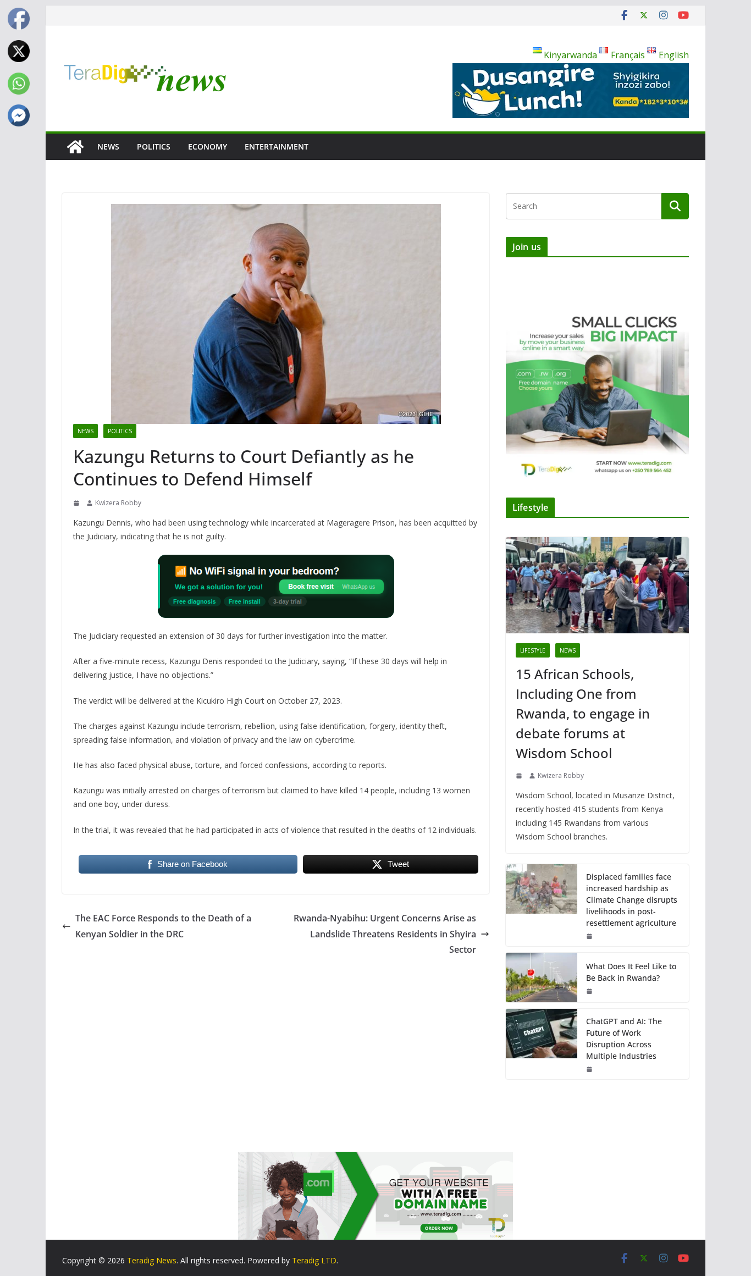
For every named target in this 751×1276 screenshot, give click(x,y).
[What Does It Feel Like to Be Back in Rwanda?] (541, 977)
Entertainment (276, 146)
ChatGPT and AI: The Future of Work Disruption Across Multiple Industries (624, 1038)
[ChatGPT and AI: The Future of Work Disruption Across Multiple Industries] (541, 1044)
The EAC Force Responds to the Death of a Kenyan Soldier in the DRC (163, 926)
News (108, 146)
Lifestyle (532, 650)
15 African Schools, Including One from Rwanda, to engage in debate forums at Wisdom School (583, 713)
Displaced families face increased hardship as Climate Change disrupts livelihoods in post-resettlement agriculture (631, 899)
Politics (153, 146)
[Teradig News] (75, 147)
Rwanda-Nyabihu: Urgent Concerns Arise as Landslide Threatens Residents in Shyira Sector (385, 934)
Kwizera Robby (118, 502)
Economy (207, 146)
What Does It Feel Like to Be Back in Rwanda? (631, 972)
